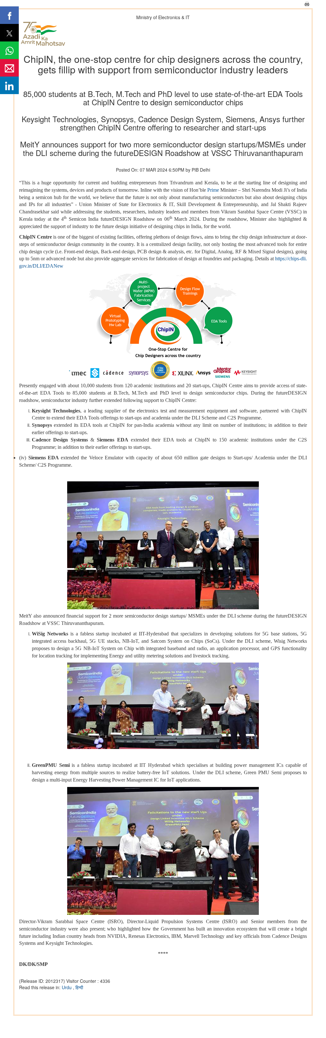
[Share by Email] (9, 68)
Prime (213, 190)
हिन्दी (79, 987)
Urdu (67, 987)
